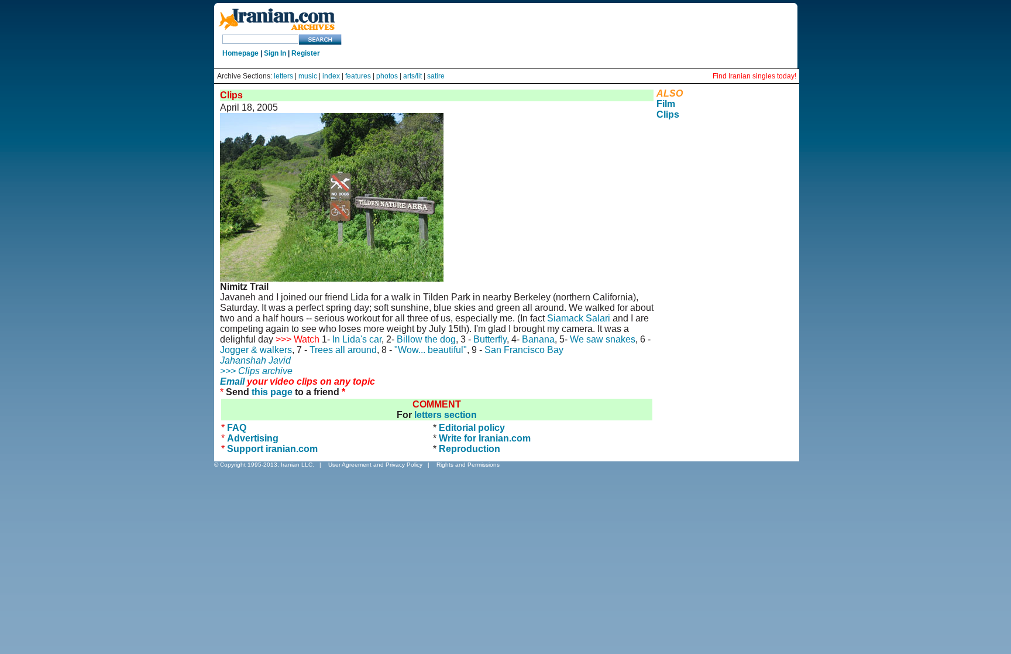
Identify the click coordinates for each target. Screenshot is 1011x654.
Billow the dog (426, 339)
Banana (538, 339)
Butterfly (490, 339)
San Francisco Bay (523, 350)
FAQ (236, 428)
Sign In (275, 53)
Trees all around (343, 350)
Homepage (240, 53)
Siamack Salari (578, 318)
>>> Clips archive (256, 371)
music (307, 76)
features (358, 76)
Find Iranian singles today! (754, 76)
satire (436, 76)
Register (305, 53)
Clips (667, 114)
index (331, 76)
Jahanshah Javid (255, 360)
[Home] (276, 31)
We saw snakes (602, 339)
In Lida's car (356, 339)
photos (387, 76)
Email (232, 381)
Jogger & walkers (256, 350)
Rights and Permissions (468, 464)
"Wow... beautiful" (430, 350)
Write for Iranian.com (485, 438)
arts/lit (412, 76)
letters (283, 76)
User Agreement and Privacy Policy (375, 464)
